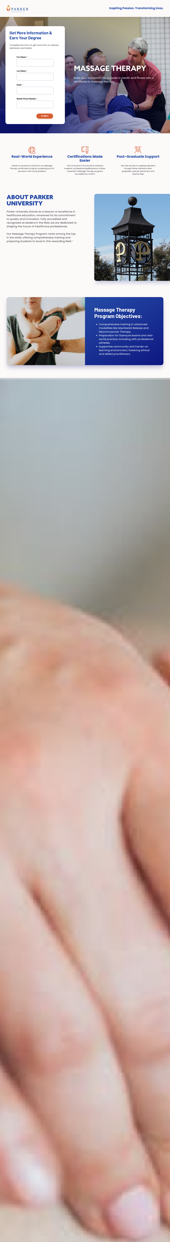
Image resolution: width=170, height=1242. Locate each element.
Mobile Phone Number (26, 99)
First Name (22, 57)
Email (19, 85)
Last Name (21, 71)
